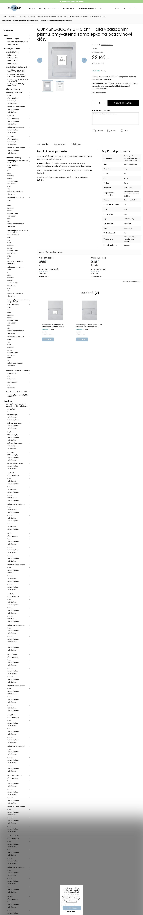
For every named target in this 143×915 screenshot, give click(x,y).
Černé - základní (130, 200)
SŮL (8, 189)
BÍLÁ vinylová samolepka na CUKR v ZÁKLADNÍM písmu (132, 158)
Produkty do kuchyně (12, 49)
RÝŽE (9, 186)
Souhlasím (73, 908)
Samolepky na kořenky (14, 92)
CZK (116, 8)
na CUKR (10, 473)
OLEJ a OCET (11, 184)
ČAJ (8, 170)
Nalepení (127, 245)
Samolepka (128, 223)
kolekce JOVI (12, 61)
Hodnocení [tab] (59, 144)
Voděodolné (128, 188)
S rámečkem (12, 373)
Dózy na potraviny (13, 89)
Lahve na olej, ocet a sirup (17, 42)
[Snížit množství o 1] (94, 103)
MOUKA (9, 178)
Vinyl (125, 169)
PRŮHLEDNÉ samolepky (16, 107)
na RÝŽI (10, 896)
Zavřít (134, 138)
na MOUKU (11, 715)
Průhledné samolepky (15, 197)
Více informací (71, 902)
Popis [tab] (45, 144)
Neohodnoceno (107, 45)
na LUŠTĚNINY (12, 654)
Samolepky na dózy (13, 158)
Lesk (125, 209)
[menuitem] (32, 8)
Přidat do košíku (123, 103)
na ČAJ (10, 533)
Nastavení (71, 911)
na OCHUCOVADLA (14, 775)
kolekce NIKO (12, 58)
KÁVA (9, 173)
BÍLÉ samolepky (13, 98)
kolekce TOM (12, 55)
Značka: (97, 52)
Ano (125, 214)
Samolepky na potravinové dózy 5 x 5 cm (17, 231)
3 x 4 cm (10, 116)
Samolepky (8, 401)
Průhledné (11, 379)
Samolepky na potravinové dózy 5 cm (17, 161)
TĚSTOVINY (11, 194)
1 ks (125, 205)
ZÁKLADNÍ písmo (13, 101)
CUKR (9, 168)
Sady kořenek (12, 44)
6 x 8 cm (10, 495)
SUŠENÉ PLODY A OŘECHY (15, 191)
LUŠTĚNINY (10, 176)
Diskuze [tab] (76, 144)
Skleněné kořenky (12, 52)
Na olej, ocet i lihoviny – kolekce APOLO (16, 85)
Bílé (8, 376)
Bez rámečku (12, 382)
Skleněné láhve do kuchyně (16, 67)
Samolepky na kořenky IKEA (16, 392)
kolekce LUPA (12, 63)
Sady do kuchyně (12, 39)
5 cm (9, 95)
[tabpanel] (55, 320)
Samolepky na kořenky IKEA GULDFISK (18, 396)
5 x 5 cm (10, 136)
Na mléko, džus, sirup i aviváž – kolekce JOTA (16, 71)
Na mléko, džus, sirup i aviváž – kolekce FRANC (16, 75)
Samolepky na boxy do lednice (18, 370)
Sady (6, 35)
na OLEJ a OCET (13, 836)
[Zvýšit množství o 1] (104, 103)
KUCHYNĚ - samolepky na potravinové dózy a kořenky (16, 405)
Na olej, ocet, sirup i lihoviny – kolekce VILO (18, 80)
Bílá (125, 174)
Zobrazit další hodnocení (131, 282)
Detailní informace (99, 93)
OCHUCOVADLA (12, 181)
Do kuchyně (128, 228)
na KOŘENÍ (11, 409)
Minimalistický (129, 219)
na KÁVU (10, 594)
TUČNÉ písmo (12, 103)
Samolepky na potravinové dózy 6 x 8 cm (17, 301)
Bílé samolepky (13, 165)
